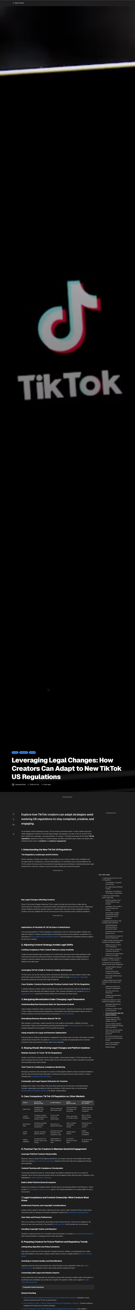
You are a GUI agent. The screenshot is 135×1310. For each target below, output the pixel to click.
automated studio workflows (40, 1076)
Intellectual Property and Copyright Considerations (113, 987)
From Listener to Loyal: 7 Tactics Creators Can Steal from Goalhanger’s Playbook (51, 1303)
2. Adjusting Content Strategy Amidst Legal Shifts (110, 896)
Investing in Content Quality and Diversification (113, 1009)
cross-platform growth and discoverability (45, 937)
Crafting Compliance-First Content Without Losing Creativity (113, 902)
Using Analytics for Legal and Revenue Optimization (114, 937)
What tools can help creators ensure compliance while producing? (114, 1032)
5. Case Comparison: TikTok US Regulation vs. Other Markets (111, 959)
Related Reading (110, 1047)
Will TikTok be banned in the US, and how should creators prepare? (114, 1038)
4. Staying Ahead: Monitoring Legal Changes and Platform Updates (112, 941)
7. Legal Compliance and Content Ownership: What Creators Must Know (111, 982)
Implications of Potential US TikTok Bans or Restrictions (113, 892)
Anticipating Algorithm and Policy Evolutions (113, 1005)
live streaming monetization (44, 1161)
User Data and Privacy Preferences (112, 992)
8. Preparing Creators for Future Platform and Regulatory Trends (111, 1000)
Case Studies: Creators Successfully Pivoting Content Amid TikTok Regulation (112, 915)
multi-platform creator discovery (39, 1189)
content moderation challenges (41, 1178)
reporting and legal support (83, 1234)
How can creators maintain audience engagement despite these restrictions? (114, 1025)
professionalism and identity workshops (34, 1091)
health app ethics (59, 1224)
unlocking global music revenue (78, 1026)
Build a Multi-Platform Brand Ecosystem (113, 977)
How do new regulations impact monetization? (112, 1043)
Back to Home (19, 3)
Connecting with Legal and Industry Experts (114, 1014)
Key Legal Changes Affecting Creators (113, 888)
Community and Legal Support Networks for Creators (114, 954)
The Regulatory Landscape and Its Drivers (113, 883)
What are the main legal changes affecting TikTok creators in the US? (113, 1019)
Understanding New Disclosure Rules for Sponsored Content (111, 927)
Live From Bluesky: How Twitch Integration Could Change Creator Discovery (49, 1309)
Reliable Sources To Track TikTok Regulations (113, 946)
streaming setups (55, 1040)
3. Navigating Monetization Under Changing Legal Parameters (112, 922)
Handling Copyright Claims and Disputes (113, 996)
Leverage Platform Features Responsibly (113, 968)
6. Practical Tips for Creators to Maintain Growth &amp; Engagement (112, 963)
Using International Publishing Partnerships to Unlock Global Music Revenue (49, 1298)
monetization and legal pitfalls (78, 1212)
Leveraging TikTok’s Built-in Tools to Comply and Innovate (113, 908)
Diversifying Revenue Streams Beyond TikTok (114, 932)
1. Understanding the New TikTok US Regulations (112, 879)
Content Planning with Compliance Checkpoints (112, 972)
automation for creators (78, 977)
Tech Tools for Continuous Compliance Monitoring (113, 950)
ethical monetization (67, 1014)
